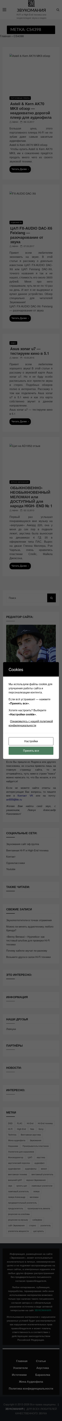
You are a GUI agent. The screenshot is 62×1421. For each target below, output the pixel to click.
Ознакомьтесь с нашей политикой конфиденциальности (31, 723)
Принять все (31, 751)
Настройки (31, 741)
